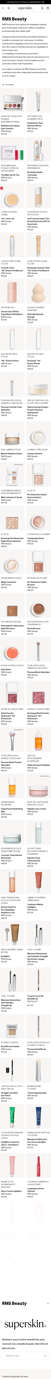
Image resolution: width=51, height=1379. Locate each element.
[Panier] (48, 8)
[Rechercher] (9, 8)
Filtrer (9, 85)
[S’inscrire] (45, 1356)
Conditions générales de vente (15, 1376)
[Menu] (3, 8)
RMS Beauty (14, 1303)
